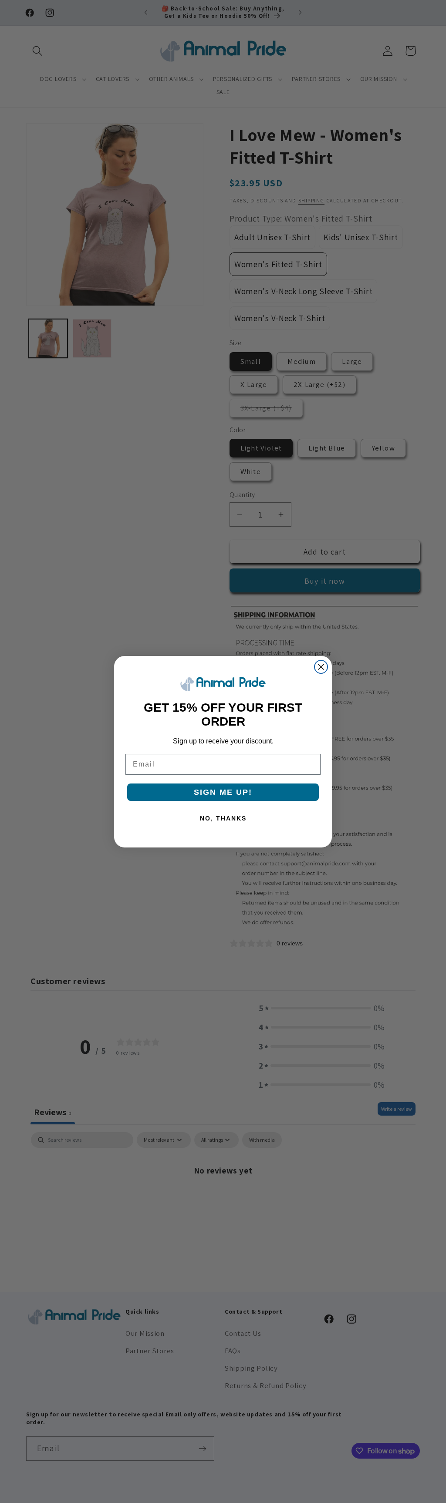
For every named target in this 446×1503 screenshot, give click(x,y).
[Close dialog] (321, 666)
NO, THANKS (223, 818)
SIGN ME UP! (223, 792)
